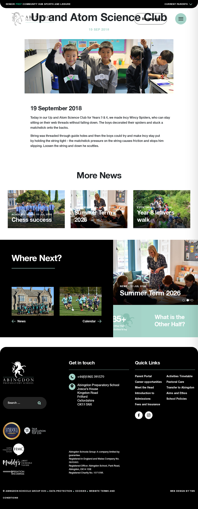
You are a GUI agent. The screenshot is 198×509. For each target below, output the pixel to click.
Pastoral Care (175, 382)
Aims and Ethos (176, 393)
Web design (177, 491)
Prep (19, 4)
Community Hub (33, 4)
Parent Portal (143, 376)
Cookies (80, 491)
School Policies (176, 399)
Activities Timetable (179, 376)
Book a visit (150, 18)
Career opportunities (148, 382)
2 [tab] (188, 300)
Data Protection (60, 491)
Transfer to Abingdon (180, 387)
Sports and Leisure (57, 4)
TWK (192, 491)
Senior (10, 4)
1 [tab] (183, 300)
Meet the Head (144, 387)
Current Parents (176, 4)
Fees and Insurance (147, 404)
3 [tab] (192, 300)
